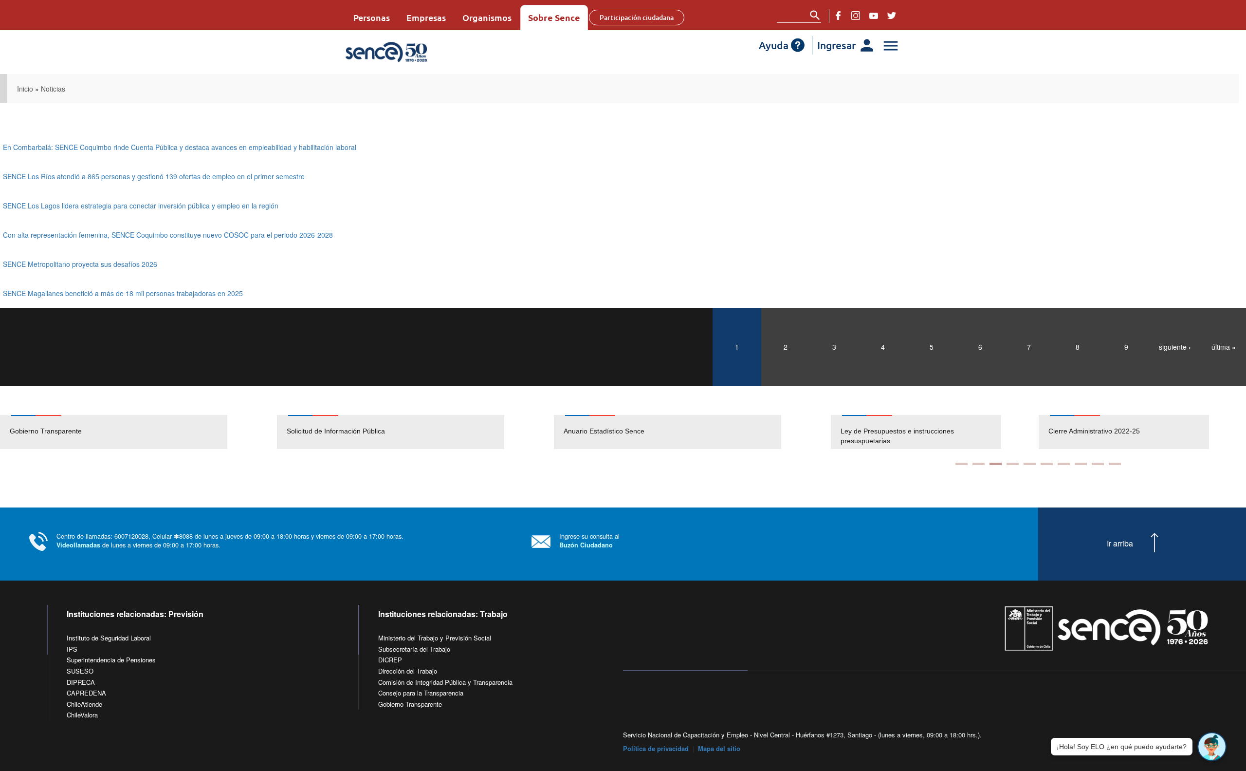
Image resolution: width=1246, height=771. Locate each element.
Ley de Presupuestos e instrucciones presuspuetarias (897, 436)
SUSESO (80, 671)
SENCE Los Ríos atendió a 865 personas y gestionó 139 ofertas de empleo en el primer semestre (154, 176)
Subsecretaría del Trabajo (414, 649)
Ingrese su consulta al (589, 540)
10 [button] (1115, 464)
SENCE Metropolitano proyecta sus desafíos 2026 (80, 264)
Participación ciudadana (637, 17)
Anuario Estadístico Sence (604, 431)
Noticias (53, 89)
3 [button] (995, 464)
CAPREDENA (86, 692)
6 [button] (1047, 464)
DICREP (390, 659)
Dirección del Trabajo (407, 671)
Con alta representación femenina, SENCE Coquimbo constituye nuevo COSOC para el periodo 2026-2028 (168, 235)
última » (1223, 347)
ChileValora (82, 714)
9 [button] (1098, 464)
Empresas (426, 17)
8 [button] (1081, 464)
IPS (72, 649)
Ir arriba (1120, 543)
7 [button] (1064, 464)
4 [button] (1013, 464)
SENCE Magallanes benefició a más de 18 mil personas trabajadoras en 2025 (123, 293)
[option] (138, 432)
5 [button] (1030, 464)
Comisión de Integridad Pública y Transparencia (445, 682)
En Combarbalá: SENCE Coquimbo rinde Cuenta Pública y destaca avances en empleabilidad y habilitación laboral (179, 147)
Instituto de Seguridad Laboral (109, 637)
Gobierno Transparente (46, 431)
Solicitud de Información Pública (336, 431)
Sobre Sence (554, 17)
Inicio (25, 89)
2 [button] (978, 464)
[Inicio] (415, 52)
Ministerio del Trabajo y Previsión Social (434, 637)
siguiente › (1175, 347)
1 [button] (961, 464)
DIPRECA (81, 682)
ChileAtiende (84, 704)
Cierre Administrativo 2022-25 (1094, 431)
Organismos (487, 17)
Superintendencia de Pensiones (111, 659)
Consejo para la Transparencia (420, 692)
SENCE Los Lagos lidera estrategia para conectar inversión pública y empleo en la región (140, 205)
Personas (371, 17)
